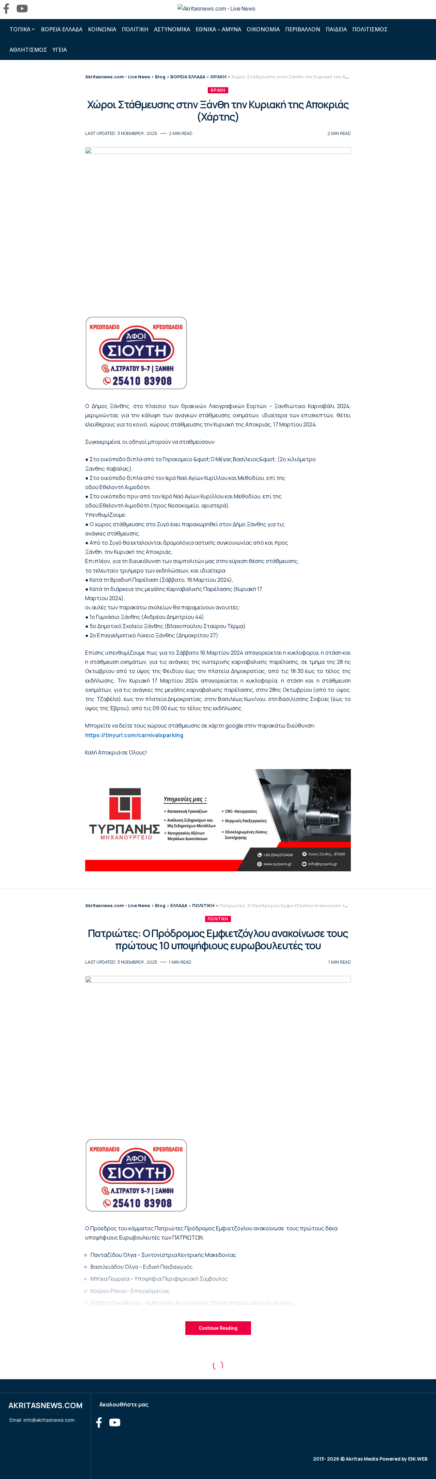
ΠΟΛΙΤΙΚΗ (218, 918)
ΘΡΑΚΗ (218, 90)
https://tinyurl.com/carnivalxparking (134, 735)
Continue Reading (218, 1328)
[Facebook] (6, 8)
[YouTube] (22, 8)
